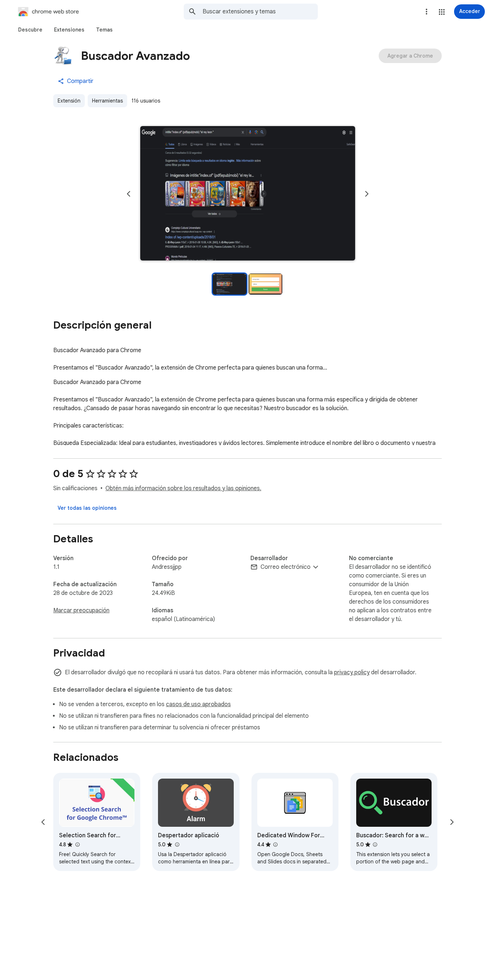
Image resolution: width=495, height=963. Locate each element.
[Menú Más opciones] (426, 11)
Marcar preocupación (81, 610)
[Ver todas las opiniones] (87, 508)
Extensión (69, 100)
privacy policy (352, 672)
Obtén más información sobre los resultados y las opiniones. (183, 488)
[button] (441, 12)
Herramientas (107, 100)
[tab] (30, 29)
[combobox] (260, 11)
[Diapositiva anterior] (128, 194)
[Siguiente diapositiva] (366, 194)
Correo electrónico (286, 567)
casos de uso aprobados (198, 704)
